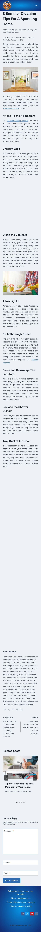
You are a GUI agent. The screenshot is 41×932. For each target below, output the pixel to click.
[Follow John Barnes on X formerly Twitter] (9, 709)
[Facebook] (22, 913)
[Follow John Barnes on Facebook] (4, 709)
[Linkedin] (36, 913)
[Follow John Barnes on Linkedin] (17, 709)
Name (7, 863)
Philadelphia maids (11, 108)
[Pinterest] (32, 913)
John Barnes (11, 791)
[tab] (16, 802)
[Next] (35, 778)
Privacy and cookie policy (21, 906)
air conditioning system (17, 121)
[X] (27, 913)
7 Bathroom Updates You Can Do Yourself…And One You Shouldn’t (30, 725)
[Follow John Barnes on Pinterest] (21, 709)
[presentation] (20, 767)
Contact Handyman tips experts (21, 902)
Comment (9, 831)
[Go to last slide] (6, 778)
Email (7, 873)
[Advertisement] (20, 205)
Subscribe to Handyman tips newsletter (20, 892)
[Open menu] (36, 5)
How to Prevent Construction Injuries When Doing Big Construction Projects (9, 727)
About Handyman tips (20, 898)
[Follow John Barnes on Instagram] (13, 709)
